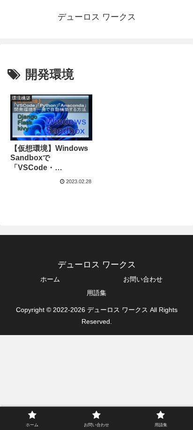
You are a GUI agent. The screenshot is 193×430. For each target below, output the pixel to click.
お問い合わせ (143, 279)
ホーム (50, 279)
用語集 (96, 293)
